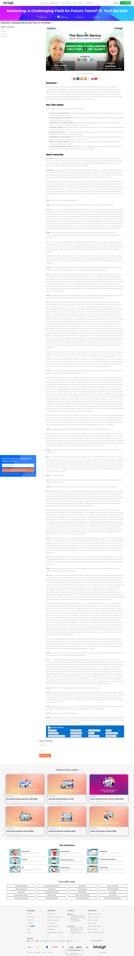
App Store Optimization (66, 859)
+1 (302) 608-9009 (75, 921)
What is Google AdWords (76, 736)
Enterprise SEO (103, 851)
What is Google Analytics (94, 736)
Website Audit (25, 851)
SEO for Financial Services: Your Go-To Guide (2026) (106, 799)
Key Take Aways (3, 31)
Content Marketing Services (112, 733)
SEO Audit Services (52, 730)
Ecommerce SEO (65, 851)
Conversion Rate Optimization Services (56, 736)
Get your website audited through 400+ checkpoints (31, 853)
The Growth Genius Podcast (9, 20)
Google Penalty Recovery (76, 730)
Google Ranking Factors (111, 736)
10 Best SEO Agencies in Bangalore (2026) (62, 831)
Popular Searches (4, 36)
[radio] (71, 952)
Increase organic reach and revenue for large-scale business (110, 853)
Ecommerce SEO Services (76, 733)
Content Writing (103, 867)
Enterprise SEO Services (53, 733)
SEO (23, 867)
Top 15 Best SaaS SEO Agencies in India (61, 799)
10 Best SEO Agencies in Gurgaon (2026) (103, 831)
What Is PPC (108, 730)
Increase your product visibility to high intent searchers (70, 853)
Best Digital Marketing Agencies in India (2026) (22, 799)
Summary (2, 29)
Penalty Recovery (65, 867)
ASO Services (91, 733)
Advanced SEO (94, 796)
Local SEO (24, 859)
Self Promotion (10, 796)
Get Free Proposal (125, 2)
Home (2, 20)
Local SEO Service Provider (94, 730)
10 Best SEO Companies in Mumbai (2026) (20, 831)
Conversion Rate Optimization (107, 859)
